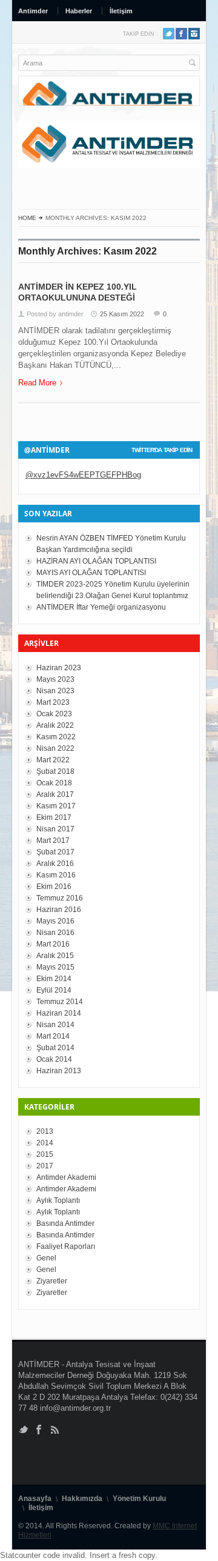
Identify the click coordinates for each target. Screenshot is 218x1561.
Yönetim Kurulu (139, 1498)
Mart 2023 (53, 702)
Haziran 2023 (58, 668)
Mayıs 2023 (55, 679)
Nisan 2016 (55, 932)
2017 (44, 1166)
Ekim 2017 (53, 817)
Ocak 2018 (54, 783)
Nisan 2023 (55, 691)
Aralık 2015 (55, 955)
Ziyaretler (51, 1281)
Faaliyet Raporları (65, 1246)
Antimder (33, 11)
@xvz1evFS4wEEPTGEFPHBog (83, 474)
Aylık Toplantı (58, 1200)
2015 (44, 1154)
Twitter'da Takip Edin (161, 450)
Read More (37, 382)
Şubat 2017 (55, 852)
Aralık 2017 (55, 794)
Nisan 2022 (55, 748)
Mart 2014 (53, 1036)
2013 (44, 1131)
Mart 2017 (53, 840)
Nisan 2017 (55, 829)
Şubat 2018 (55, 771)
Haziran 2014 (58, 1013)
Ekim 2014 (53, 978)
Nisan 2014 (55, 1024)
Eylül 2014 (53, 990)
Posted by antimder (55, 314)
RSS (194, 33)
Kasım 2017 (56, 806)
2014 (44, 1143)
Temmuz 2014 (59, 1001)
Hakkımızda (82, 1498)
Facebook (181, 33)
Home (27, 218)
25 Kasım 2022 (122, 314)
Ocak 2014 (54, 1059)
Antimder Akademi (66, 1177)
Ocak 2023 (54, 714)
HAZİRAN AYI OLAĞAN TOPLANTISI (96, 561)
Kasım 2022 (56, 737)
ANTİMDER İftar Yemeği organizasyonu (101, 607)
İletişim (121, 11)
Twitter (168, 33)
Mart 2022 (53, 760)
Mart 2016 (53, 944)
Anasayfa (34, 1498)
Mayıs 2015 (55, 967)
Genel (46, 1258)
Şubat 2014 (55, 1047)
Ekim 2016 (53, 886)
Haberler (78, 11)
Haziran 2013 (58, 1071)
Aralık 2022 (55, 725)
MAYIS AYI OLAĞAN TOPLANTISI (91, 572)
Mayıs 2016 (55, 921)
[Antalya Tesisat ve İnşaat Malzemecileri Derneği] (109, 144)
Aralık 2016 (55, 863)
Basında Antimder (65, 1223)
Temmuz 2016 (59, 898)
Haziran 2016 (58, 909)
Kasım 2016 (56, 875)
